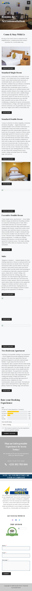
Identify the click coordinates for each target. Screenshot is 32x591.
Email (4, 552)
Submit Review (9, 433)
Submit (6, 573)
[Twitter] (19, 520)
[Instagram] (12, 520)
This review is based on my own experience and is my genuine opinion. (16, 429)
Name (4, 545)
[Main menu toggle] (28, 2)
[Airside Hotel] (6, 2)
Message (5, 560)
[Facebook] (16, 520)
